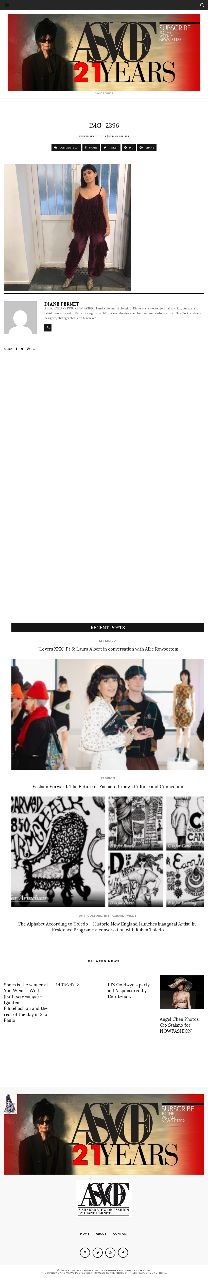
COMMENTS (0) (69, 147)
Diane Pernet (119, 136)
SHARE (92, 147)
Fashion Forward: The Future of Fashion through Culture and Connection (107, 786)
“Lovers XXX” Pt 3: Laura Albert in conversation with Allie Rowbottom (108, 648)
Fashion (108, 778)
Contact (120, 1233)
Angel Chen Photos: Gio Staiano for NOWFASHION (180, 1024)
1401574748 (68, 984)
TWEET (113, 147)
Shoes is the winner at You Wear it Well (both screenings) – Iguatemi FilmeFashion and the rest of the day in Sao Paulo (26, 1001)
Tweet (130, 915)
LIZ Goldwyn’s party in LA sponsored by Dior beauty (129, 990)
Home (85, 1233)
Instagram (113, 915)
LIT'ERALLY (108, 640)
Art (82, 915)
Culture (94, 915)
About (101, 1233)
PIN (130, 147)
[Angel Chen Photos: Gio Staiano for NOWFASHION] (182, 992)
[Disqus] (104, 427)
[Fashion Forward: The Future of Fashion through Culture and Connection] (107, 714)
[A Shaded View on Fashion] (104, 52)
